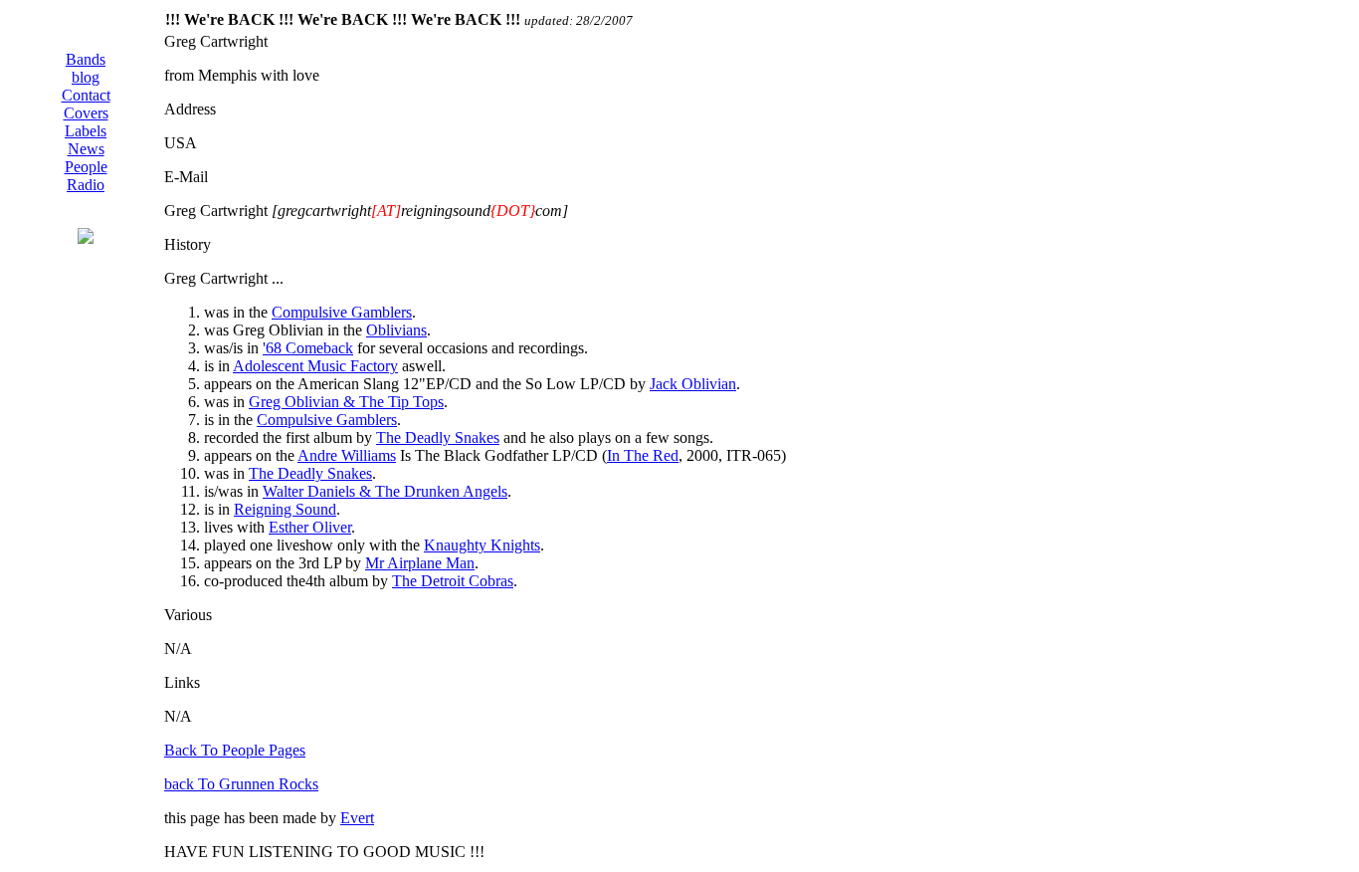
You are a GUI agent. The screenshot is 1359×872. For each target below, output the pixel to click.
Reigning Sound (285, 509)
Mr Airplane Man (420, 562)
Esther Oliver (310, 527)
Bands (85, 59)
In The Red (643, 455)
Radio (85, 184)
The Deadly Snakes (437, 437)
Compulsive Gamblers (342, 312)
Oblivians (396, 330)
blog (85, 77)
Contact (86, 95)
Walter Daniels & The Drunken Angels (385, 491)
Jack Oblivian (693, 383)
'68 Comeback (308, 347)
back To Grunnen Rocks (241, 783)
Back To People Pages (234, 750)
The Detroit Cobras (452, 580)
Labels (85, 130)
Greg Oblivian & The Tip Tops (346, 401)
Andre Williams (346, 455)
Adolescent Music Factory (315, 365)
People (86, 166)
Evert (357, 817)
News (86, 148)
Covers (86, 113)
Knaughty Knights (482, 545)
